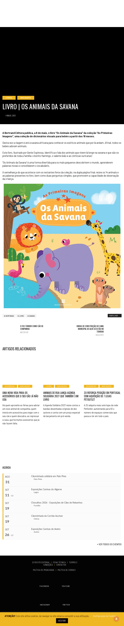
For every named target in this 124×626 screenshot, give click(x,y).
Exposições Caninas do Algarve (46, 489)
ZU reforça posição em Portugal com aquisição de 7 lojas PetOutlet (102, 396)
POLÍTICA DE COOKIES (67, 570)
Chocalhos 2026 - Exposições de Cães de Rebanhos (56, 503)
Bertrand (10, 316)
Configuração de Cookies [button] (104, 616)
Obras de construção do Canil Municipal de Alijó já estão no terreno (90, 330)
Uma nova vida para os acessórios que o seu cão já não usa (20, 396)
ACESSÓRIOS (10, 386)
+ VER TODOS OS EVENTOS (109, 544)
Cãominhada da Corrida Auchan (47, 516)
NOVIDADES (26, 97)
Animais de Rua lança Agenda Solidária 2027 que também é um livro (60, 396)
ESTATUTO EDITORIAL (41, 562)
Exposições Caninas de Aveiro (45, 529)
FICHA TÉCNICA (59, 562)
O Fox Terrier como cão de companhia (31, 329)
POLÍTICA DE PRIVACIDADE (44, 570)
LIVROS (9, 97)
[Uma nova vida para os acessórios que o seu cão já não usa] (21, 368)
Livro (21, 316)
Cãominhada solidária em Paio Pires (48, 476)
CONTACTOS (61, 565)
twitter (66, 605)
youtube (66, 586)
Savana (32, 316)
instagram (45, 605)
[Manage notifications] (116, 618)
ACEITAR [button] (62, 620)
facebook (44, 586)
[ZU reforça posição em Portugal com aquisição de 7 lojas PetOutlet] (103, 368)
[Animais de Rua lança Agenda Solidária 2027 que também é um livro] (62, 368)
